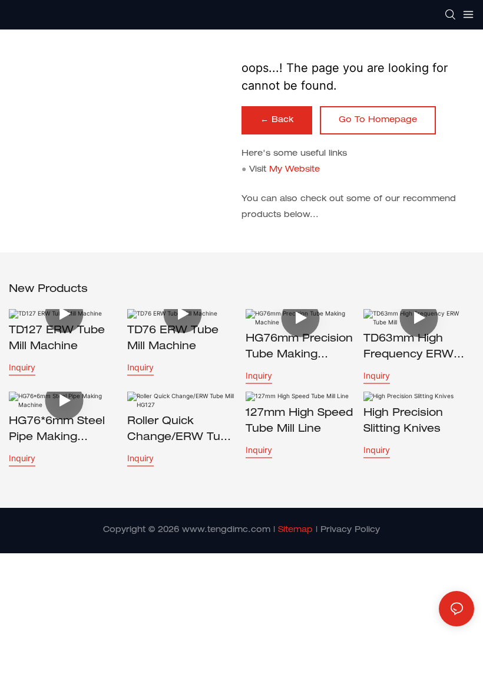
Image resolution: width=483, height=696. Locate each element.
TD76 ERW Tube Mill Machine (173, 339)
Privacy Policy (350, 530)
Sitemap (295, 530)
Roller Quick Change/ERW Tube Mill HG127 (180, 431)
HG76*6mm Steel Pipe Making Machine (57, 431)
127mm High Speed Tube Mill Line (299, 421)
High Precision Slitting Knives (403, 421)
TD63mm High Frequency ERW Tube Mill (408, 348)
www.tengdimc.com (226, 530)
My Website (294, 170)
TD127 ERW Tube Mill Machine (57, 339)
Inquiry (22, 367)
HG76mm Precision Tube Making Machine (299, 348)
